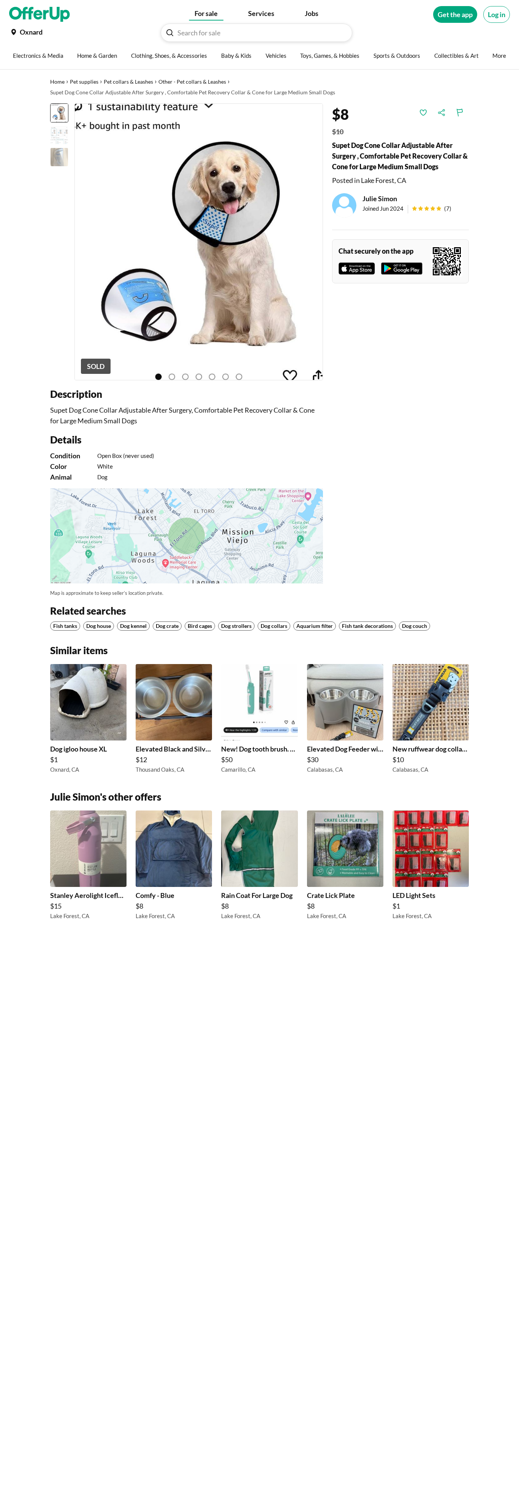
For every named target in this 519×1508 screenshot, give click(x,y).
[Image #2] (59, 135)
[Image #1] (59, 112)
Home (57, 81)
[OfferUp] (39, 14)
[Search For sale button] (170, 32)
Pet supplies (84, 81)
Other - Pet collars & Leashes (192, 81)
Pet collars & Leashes (128, 81)
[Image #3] (59, 157)
